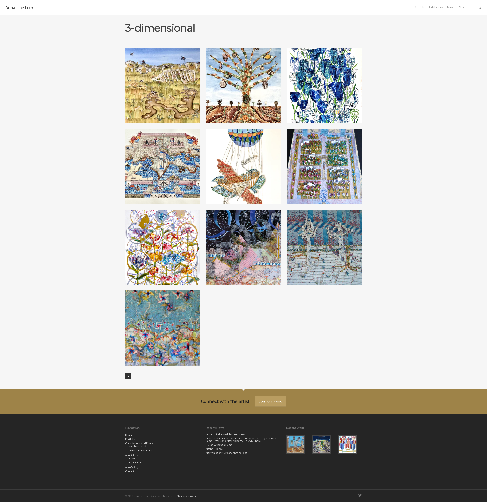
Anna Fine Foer (19, 7)
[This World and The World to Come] (298, 444)
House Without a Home (219, 445)
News (451, 7)
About (462, 7)
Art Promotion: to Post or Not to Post (226, 453)
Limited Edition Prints (141, 450)
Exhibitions (436, 7)
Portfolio (419, 7)
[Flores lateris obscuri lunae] (324, 444)
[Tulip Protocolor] (350, 444)
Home (128, 435)
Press (132, 458)
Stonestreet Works (187, 496)
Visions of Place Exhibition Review (225, 434)
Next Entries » (128, 376)
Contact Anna (270, 401)
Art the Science (214, 449)
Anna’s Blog (131, 467)
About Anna (132, 455)
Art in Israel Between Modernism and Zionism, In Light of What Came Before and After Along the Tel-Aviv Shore (241, 439)
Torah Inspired (137, 446)
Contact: (129, 471)
